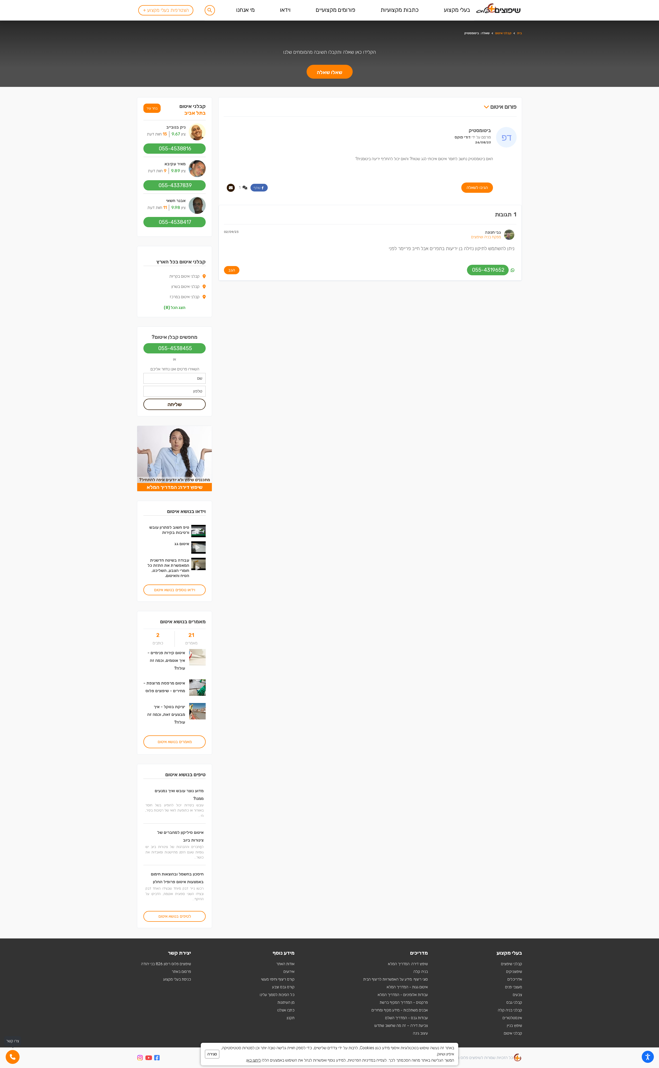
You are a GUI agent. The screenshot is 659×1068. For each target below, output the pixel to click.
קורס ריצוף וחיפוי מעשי (277, 979)
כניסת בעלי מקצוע (177, 979)
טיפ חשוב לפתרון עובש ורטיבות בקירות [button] (169, 530)
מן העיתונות (286, 1002)
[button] (210, 10)
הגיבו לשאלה (477, 187)
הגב (231, 270)
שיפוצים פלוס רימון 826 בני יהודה (166, 964)
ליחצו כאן (253, 1060)
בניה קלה (420, 971)
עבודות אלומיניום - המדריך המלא (403, 994)
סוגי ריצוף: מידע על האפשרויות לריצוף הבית (395, 979)
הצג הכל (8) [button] (174, 307)
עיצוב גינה (420, 1033)
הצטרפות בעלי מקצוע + (166, 10)
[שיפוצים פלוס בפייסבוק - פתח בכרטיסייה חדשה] (157, 1058)
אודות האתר (285, 964)
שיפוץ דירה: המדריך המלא (408, 964)
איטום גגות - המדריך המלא (407, 987)
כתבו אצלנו (285, 1010)
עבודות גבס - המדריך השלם (406, 1018)
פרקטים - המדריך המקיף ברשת (404, 1002)
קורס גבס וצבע (283, 987)
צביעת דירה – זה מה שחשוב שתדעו (401, 1025)
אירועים (288, 971)
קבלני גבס (514, 1002)
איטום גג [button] (181, 543)
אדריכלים (514, 979)
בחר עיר (152, 108)
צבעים (517, 994)
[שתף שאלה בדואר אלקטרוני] (231, 188)
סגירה (212, 1054)
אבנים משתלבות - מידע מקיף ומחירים (399, 1010)
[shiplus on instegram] (140, 1058)
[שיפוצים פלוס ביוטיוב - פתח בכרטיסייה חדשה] (148, 1058)
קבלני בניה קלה (510, 1010)
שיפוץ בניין (514, 1025)
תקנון (290, 1018)
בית (519, 33)
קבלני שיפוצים (511, 964)
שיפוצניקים (514, 971)
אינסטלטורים (512, 1018)
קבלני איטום (503, 33)
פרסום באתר (181, 971)
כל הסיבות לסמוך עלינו (277, 994)
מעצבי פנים (513, 987)
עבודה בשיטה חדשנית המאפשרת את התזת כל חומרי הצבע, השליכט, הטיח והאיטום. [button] (168, 568)
